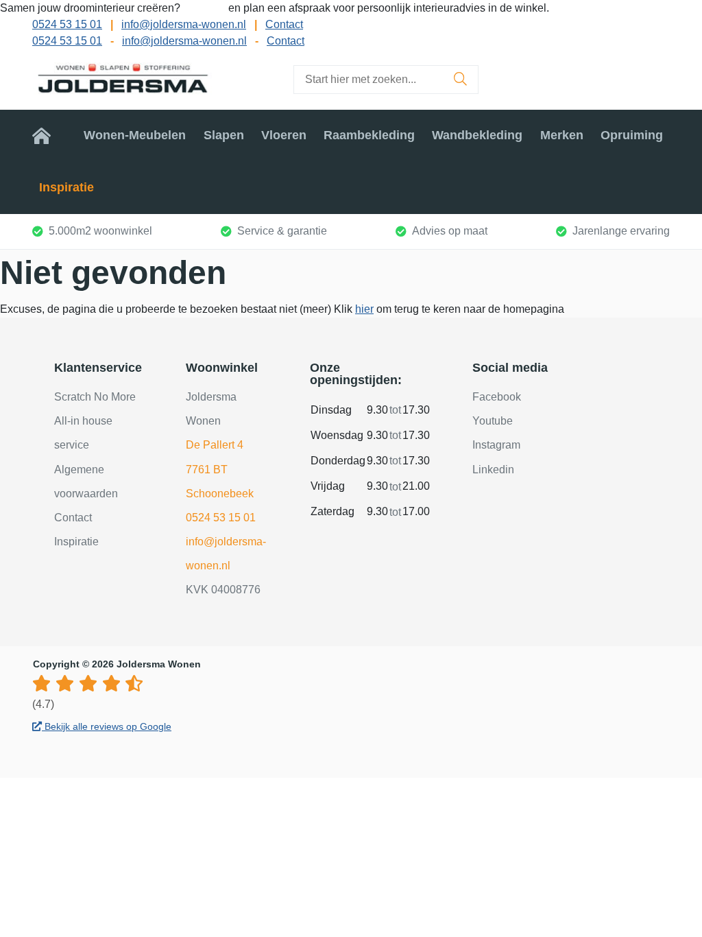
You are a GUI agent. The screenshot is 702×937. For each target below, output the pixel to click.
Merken (561, 135)
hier (364, 309)
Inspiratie (66, 187)
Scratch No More (95, 397)
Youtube (492, 421)
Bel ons (206, 8)
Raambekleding (369, 135)
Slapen (224, 135)
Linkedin (493, 469)
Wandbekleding (477, 135)
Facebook (496, 397)
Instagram (496, 445)
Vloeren (283, 135)
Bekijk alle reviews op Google (106, 726)
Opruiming (632, 135)
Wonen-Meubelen (135, 135)
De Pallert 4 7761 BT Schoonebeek (220, 469)
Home (49, 135)
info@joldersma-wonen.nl (183, 24)
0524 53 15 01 (67, 24)
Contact (284, 24)
